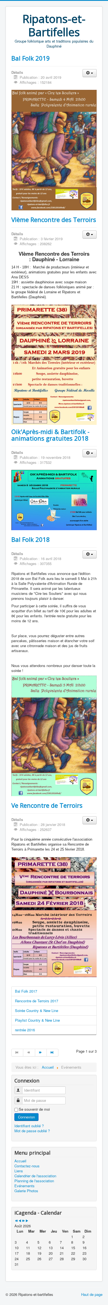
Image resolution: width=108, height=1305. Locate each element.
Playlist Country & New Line (37, 1020)
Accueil (20, 1160)
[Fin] (52, 1052)
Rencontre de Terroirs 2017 (36, 1000)
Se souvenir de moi (34, 1109)
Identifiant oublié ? (29, 1125)
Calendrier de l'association (35, 1175)
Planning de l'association (34, 1180)
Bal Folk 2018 (30, 539)
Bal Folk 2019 (30, 58)
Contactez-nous (27, 1165)
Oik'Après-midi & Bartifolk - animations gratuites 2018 (50, 434)
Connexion (26, 1117)
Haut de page (91, 1294)
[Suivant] (41, 1052)
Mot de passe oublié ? (32, 1130)
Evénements (24, 1185)
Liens (18, 1170)
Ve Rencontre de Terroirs (47, 805)
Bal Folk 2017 (26, 991)
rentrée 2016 (25, 1029)
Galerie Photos (26, 1190)
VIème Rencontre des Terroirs (53, 219)
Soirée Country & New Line (36, 1010)
